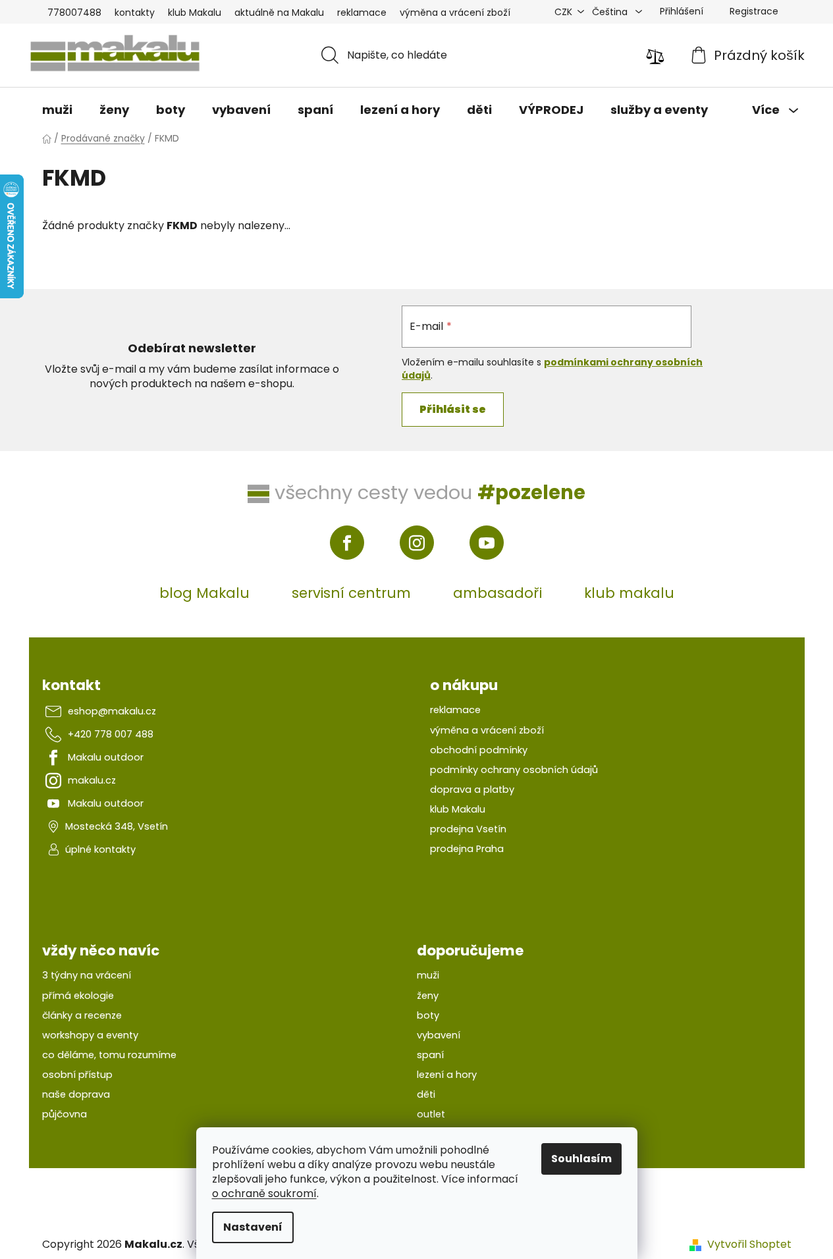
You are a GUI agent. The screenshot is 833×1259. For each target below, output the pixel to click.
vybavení (438, 1035)
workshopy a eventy (90, 1035)
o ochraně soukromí (264, 1193)
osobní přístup (77, 1074)
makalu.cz (92, 780)
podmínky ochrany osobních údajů (514, 769)
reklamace (362, 12)
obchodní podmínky (478, 750)
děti (426, 1094)
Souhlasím (581, 1158)
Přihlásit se (452, 409)
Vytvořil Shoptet (749, 1244)
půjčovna (64, 1114)
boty (428, 1015)
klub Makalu (194, 12)
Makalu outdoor (106, 757)
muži (428, 975)
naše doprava (76, 1094)
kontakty (135, 12)
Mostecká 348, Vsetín (116, 826)
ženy (428, 995)
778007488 (74, 12)
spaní (430, 1054)
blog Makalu (204, 593)
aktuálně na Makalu (279, 12)
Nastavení (252, 1227)
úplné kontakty (100, 849)
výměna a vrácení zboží (455, 12)
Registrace (754, 11)
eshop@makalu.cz (112, 711)
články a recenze (82, 1015)
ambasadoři (497, 593)
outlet (431, 1114)
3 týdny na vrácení (86, 975)
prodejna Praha (467, 848)
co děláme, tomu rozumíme (109, 1054)
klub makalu (629, 593)
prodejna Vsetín (468, 829)
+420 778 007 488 (110, 734)
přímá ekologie (78, 995)
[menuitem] (57, 110)
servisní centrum (351, 593)
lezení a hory (447, 1074)
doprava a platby (472, 789)
